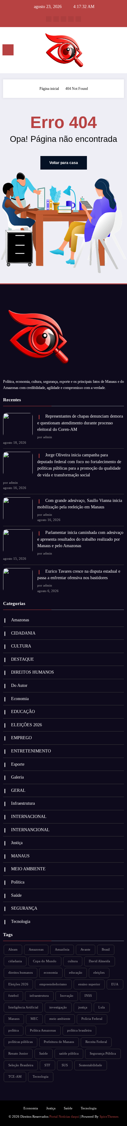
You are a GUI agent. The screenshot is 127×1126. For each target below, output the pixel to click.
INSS (88, 995)
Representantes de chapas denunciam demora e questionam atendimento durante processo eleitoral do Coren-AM (80, 423)
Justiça (17, 842)
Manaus (13, 1018)
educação (75, 972)
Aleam (13, 949)
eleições (98, 972)
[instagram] (71, 19)
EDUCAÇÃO (23, 711)
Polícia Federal (91, 1018)
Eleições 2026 (18, 984)
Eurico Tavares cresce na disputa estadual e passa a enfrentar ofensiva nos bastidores (78, 574)
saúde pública (69, 1053)
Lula (101, 1007)
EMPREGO (21, 737)
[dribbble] (63, 19)
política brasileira (79, 1030)
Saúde (16, 895)
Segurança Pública (103, 1053)
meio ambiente (59, 1018)
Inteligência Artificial (23, 1007)
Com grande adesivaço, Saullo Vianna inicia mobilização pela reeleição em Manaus (79, 504)
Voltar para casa (63, 163)
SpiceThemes (109, 1116)
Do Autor (19, 685)
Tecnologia (20, 921)
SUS (65, 1065)
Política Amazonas (43, 1030)
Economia (20, 698)
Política (17, 882)
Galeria (17, 777)
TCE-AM (15, 1076)
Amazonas (20, 620)
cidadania (15, 961)
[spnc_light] (119, 51)
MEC (34, 1018)
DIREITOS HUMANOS (32, 672)
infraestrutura (39, 995)
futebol (13, 995)
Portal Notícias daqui (64, 1116)
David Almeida (99, 961)
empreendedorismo (53, 984)
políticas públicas (20, 1042)
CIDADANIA (23, 633)
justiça (82, 1007)
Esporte (17, 764)
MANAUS (20, 856)
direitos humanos (20, 972)
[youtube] (78, 19)
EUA (114, 984)
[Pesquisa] (108, 51)
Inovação (66, 995)
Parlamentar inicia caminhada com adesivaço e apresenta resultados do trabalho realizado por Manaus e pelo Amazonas (80, 539)
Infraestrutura (23, 803)
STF (47, 1065)
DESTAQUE (22, 659)
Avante (85, 949)
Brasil (106, 949)
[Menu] (8, 49)
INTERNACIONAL (29, 816)
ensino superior (89, 984)
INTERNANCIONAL (30, 829)
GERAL (18, 790)
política (13, 1030)
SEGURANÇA (24, 908)
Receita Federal (96, 1042)
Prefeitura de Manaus (59, 1042)
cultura (73, 961)
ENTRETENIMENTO (31, 751)
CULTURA (21, 646)
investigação (58, 1007)
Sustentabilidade (90, 1065)
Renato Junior (18, 1053)
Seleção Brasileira (20, 1065)
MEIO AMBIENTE (28, 869)
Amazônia (62, 949)
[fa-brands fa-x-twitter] (56, 19)
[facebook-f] (48, 19)
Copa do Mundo (44, 961)
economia (51, 972)
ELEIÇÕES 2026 (26, 725)
